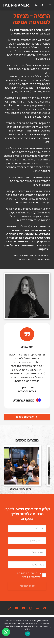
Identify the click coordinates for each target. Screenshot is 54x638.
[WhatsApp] (36, 5)
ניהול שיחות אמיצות (27, 488)
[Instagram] (30, 608)
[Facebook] (44, 608)
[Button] (27, 334)
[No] (50, 627)
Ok (27, 633)
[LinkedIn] (23, 608)
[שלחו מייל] (16, 608)
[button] (50, 5)
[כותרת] (41, 5)
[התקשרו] (9, 608)
